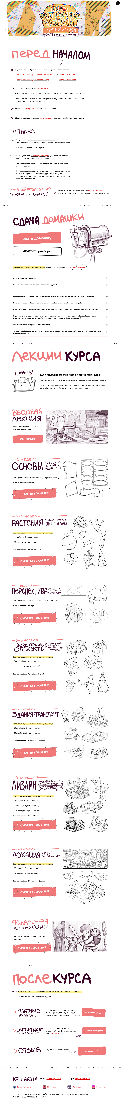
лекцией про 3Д (43, 88)
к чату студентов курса (40, 156)
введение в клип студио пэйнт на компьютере (35, 75)
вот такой (55, 1033)
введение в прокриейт (67, 80)
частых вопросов (46, 118)
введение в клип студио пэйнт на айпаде (33, 80)
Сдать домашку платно (93, 1012)
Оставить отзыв (91, 1051)
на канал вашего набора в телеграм (41, 140)
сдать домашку (36, 238)
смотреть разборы (37, 251)
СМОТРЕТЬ (27, 439)
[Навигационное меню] (118, 3)
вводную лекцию (31, 109)
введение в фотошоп (67, 75)
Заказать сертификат (94, 1031)
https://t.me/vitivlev (95, 190)
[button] (76, 267)
